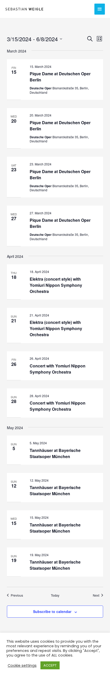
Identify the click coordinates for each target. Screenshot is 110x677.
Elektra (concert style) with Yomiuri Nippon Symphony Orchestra (56, 285)
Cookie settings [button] (22, 665)
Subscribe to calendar (52, 611)
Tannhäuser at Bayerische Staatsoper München (55, 453)
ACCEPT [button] (50, 665)
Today (55, 595)
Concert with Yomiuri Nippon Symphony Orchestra (57, 369)
